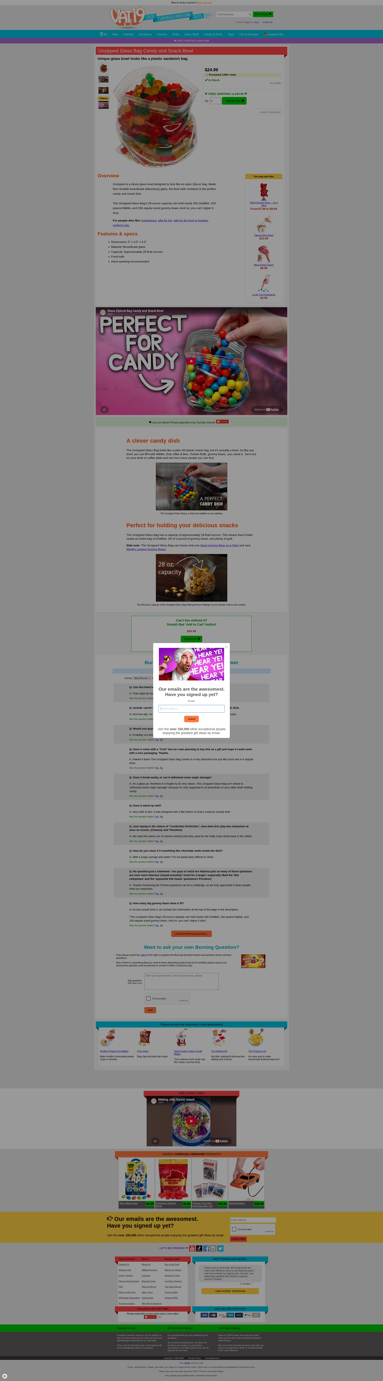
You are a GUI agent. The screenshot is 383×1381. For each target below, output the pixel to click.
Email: (191, 701)
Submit (191, 719)
